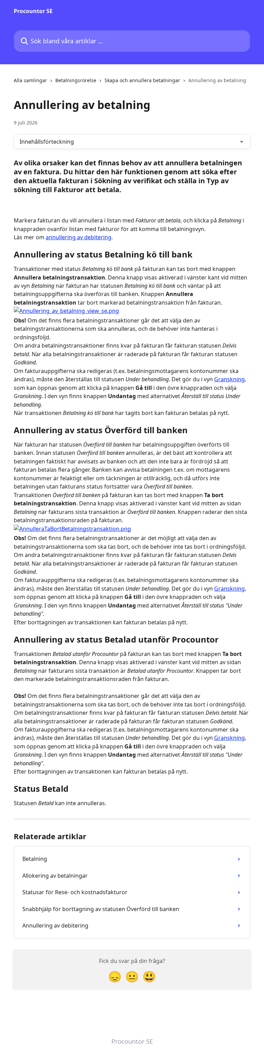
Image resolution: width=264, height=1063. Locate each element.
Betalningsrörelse (75, 80)
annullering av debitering (78, 237)
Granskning (229, 379)
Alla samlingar (30, 80)
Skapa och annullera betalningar (142, 80)
